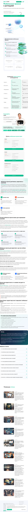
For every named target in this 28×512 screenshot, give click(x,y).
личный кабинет (9, 121)
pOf (5, 130)
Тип (22, 130)
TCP (9, 130)
